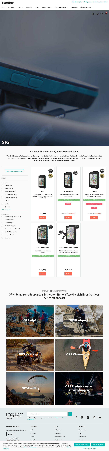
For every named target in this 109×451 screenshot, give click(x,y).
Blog (80, 433)
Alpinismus (9, 188)
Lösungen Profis (85, 7)
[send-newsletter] (70, 414)
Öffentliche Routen (61, 7)
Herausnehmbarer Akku (12, 229)
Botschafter (82, 436)
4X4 (7, 204)
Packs (37, 7)
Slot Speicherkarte (11, 232)
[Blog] (82, 417)
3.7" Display (9, 219)
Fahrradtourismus (11, 197)
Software (11, 7)
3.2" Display (9, 222)
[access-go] (97, 14)
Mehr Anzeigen (6, 209)
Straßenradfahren (11, 194)
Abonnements (46, 7)
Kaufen (42, 217)
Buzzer (7, 238)
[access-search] (93, 14)
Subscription (91, 2)
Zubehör (29, 7)
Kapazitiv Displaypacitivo (13, 216)
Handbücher (58, 440)
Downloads (57, 433)
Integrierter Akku (10, 225)
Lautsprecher (9, 235)
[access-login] (102, 14)
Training (74, 7)
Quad (7, 207)
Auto (7, 200)
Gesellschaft (82, 430)
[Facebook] (76, 417)
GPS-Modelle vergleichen (14, 171)
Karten (20, 7)
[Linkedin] (100, 417)
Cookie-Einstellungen (30, 447)
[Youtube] (88, 417)
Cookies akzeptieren (81, 444)
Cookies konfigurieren (89, 448)
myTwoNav (57, 430)
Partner (81, 440)
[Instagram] (94, 417)
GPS (3, 7)
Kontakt (10, 434)
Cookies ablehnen (97, 444)
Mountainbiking (10, 191)
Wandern (8, 185)
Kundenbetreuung (59, 436)
